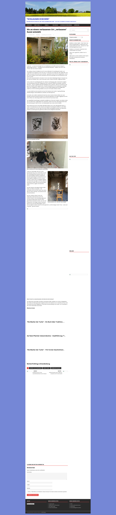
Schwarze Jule (51, 503)
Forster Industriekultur (53, 507)
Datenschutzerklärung (66, 25)
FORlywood (55, 25)
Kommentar (29, 472)
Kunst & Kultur (48, 34)
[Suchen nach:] (79, 30)
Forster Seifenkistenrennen (75, 505)
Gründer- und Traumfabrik (35, 368)
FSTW (71, 503)
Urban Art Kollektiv (56, 368)
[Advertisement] (79, 263)
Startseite (29, 25)
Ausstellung (44, 34)
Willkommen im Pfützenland (54, 505)
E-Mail (28, 484)
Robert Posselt (46, 368)
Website (28, 488)
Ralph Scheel (71, 55)
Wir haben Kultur (52, 506)
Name (28, 481)
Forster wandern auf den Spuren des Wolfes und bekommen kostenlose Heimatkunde (78, 57)
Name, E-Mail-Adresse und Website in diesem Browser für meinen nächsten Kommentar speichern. (47, 491)
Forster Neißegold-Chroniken (75, 507)
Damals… (47, 25)
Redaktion (38, 34)
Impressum (76, 25)
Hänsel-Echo (72, 506)
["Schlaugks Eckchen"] (58, 15)
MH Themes (44, 512)
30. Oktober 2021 (31, 34)
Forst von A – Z (37, 25)
